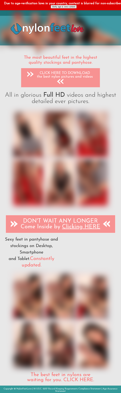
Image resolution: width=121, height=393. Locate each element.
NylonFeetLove (24, 389)
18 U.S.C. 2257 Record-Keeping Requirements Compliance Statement (67, 389)
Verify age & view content (63, 7)
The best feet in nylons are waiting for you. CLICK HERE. (60, 377)
